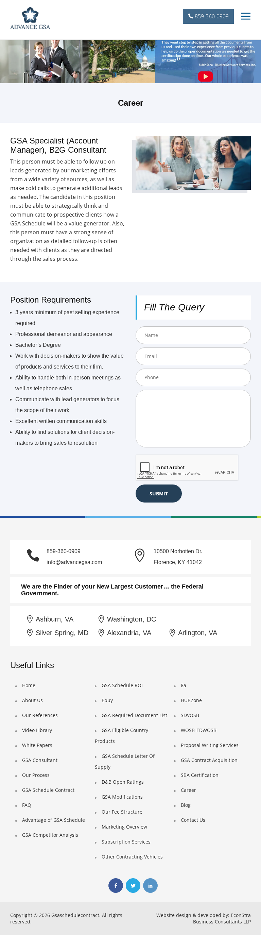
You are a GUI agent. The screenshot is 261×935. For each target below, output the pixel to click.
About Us (32, 700)
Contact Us (193, 820)
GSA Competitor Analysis (50, 835)
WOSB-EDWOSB (198, 730)
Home (28, 685)
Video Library (37, 730)
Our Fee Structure (122, 812)
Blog (186, 805)
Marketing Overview (124, 826)
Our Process (36, 775)
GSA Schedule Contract (48, 790)
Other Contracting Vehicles (132, 856)
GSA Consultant (39, 760)
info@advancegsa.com (74, 562)
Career (188, 790)
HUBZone (191, 700)
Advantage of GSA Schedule (53, 820)
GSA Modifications (122, 797)
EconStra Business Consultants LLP (222, 918)
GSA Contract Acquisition (209, 760)
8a (183, 685)
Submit (159, 493)
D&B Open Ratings (123, 782)
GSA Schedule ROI (122, 685)
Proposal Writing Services (210, 745)
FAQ (26, 805)
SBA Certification (200, 775)
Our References (40, 715)
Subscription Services (126, 841)
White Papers (37, 745)
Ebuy (107, 700)
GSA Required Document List (134, 715)
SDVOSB (190, 715)
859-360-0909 (211, 16)
